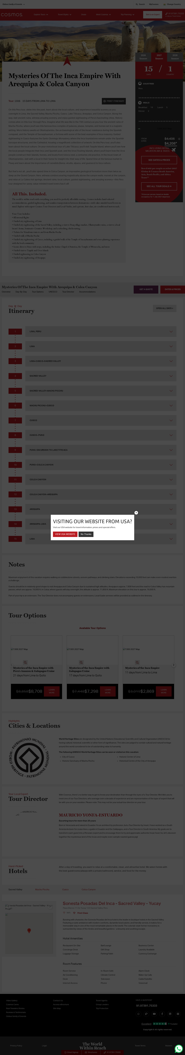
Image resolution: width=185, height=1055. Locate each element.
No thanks (86, 534)
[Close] (136, 512)
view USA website (65, 534)
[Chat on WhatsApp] (179, 1049)
